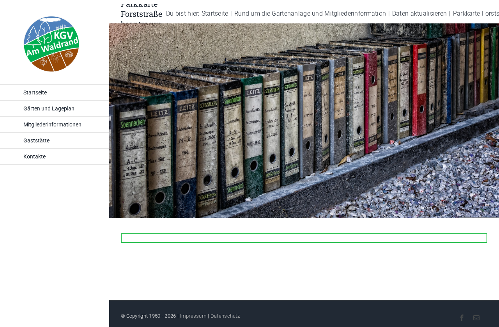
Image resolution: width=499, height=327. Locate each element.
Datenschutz (225, 316)
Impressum (193, 316)
